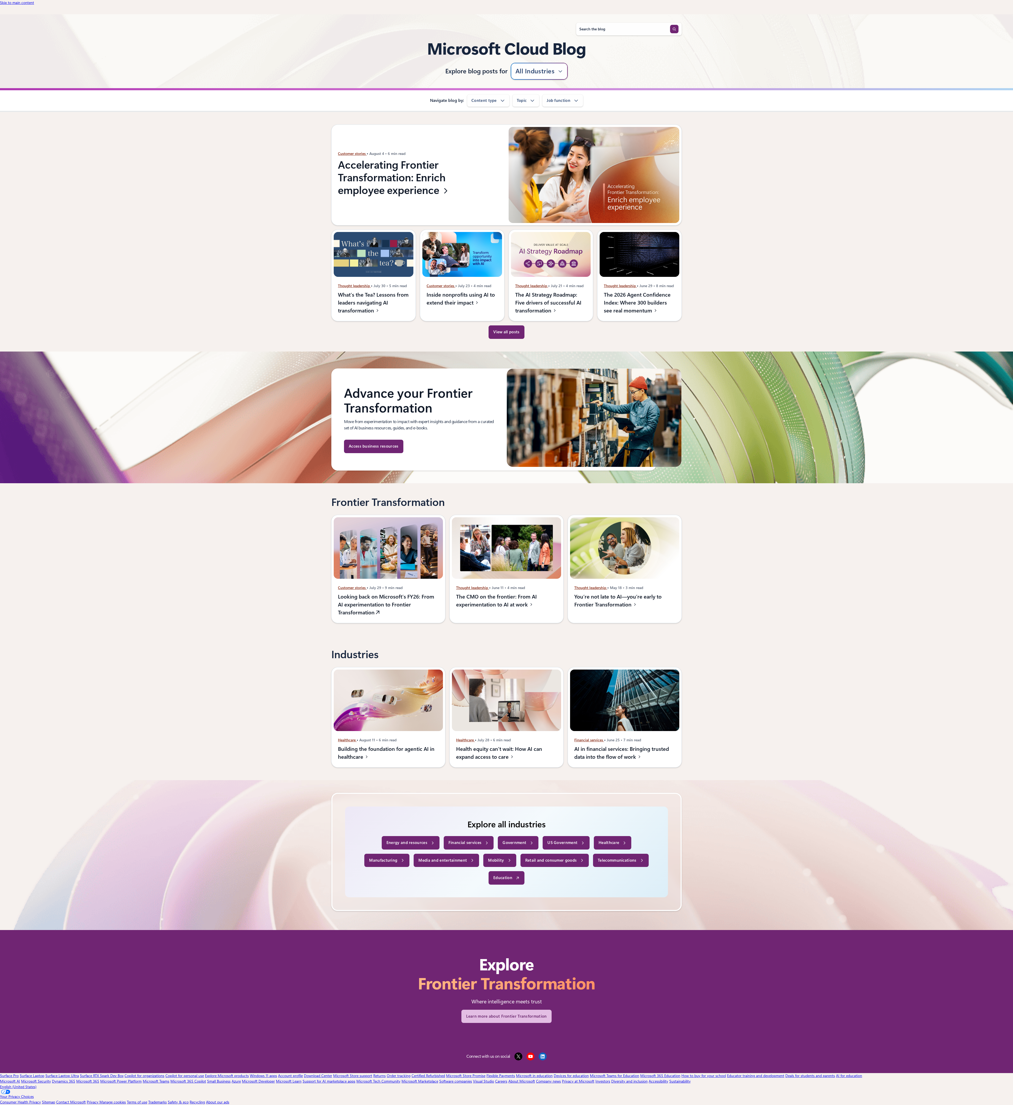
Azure (236, 1081)
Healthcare (347, 740)
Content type (484, 100)
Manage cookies (112, 1102)
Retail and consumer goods (551, 860)
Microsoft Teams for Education (614, 1076)
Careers (501, 1081)
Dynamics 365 (63, 1081)
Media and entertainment (442, 860)
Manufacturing (383, 860)
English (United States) (18, 1087)
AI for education (849, 1076)
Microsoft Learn (289, 1081)
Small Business (219, 1081)
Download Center (318, 1076)
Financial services (589, 740)
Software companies (455, 1081)
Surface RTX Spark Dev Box (101, 1076)
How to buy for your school (703, 1076)
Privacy (93, 1102)
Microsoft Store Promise (465, 1076)
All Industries (535, 71)
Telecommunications (617, 860)
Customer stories (352, 154)
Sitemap (48, 1102)
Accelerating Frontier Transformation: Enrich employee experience (392, 178)
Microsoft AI (10, 1081)
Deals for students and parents (810, 1076)
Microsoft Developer (258, 1081)
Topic (522, 100)
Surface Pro (9, 1076)
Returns (379, 1076)
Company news (548, 1081)
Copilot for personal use (184, 1076)
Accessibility (658, 1081)
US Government (562, 842)
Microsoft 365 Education (660, 1076)
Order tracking (398, 1076)
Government (514, 842)
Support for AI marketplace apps (329, 1081)
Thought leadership (354, 286)
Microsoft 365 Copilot (188, 1081)
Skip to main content (17, 3)
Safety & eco (178, 1102)
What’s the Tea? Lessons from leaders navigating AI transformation (373, 303)
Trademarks (157, 1102)
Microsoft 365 (87, 1081)
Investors (602, 1081)
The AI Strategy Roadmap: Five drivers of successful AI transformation (548, 303)
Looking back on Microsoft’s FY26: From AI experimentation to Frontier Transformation (386, 604)
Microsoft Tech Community (378, 1081)
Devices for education (571, 1076)
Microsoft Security (36, 1081)
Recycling (197, 1102)
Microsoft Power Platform (121, 1081)
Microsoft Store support (352, 1076)
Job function (558, 100)
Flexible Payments (500, 1076)
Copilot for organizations (144, 1076)
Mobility (496, 860)
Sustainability (680, 1081)
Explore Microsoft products (227, 1076)
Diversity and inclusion (629, 1081)
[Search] (674, 29)
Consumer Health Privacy (20, 1102)
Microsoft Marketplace (420, 1081)
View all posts (506, 332)
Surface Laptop (32, 1076)
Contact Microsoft (71, 1102)
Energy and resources (406, 842)
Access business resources (374, 446)
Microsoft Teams (156, 1081)
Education (502, 877)
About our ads (217, 1102)
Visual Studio (483, 1081)
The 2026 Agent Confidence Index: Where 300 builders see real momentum (637, 303)
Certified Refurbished (428, 1076)
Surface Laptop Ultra (62, 1076)
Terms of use (137, 1102)
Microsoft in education (534, 1076)
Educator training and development (755, 1076)
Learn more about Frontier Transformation (506, 1016)
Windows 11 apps (263, 1076)
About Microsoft (521, 1081)
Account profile (290, 1076)
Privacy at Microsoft (578, 1081)
